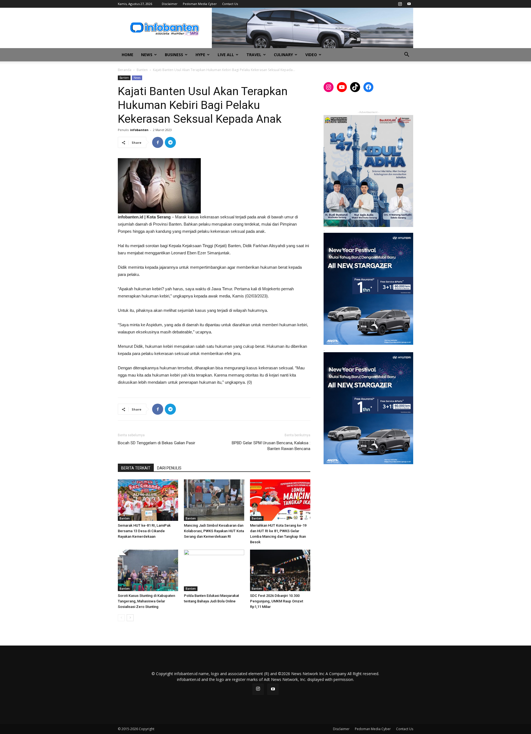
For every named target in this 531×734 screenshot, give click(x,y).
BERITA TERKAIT (135, 468)
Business (174, 54)
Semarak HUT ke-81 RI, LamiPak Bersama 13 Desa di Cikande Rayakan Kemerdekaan (144, 531)
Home (127, 54)
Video (311, 54)
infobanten (139, 130)
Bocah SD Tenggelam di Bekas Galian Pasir (156, 442)
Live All (226, 54)
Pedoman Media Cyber (200, 4)
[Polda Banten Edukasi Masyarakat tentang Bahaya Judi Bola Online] (214, 570)
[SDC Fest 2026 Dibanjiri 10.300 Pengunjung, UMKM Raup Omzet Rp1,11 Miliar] (280, 570)
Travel (253, 54)
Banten (142, 69)
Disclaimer (170, 4)
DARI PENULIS (169, 468)
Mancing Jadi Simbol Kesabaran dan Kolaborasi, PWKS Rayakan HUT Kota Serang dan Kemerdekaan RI (214, 531)
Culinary (283, 54)
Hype (200, 54)
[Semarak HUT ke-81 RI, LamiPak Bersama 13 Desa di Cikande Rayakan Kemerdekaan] (148, 500)
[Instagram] (400, 4)
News (146, 54)
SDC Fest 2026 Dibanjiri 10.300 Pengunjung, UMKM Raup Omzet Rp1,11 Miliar (276, 601)
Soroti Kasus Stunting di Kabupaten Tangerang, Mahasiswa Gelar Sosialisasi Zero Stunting (146, 601)
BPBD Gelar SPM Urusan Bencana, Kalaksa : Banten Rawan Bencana (271, 445)
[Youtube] (409, 4)
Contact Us (230, 4)
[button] (406, 55)
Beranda (124, 69)
